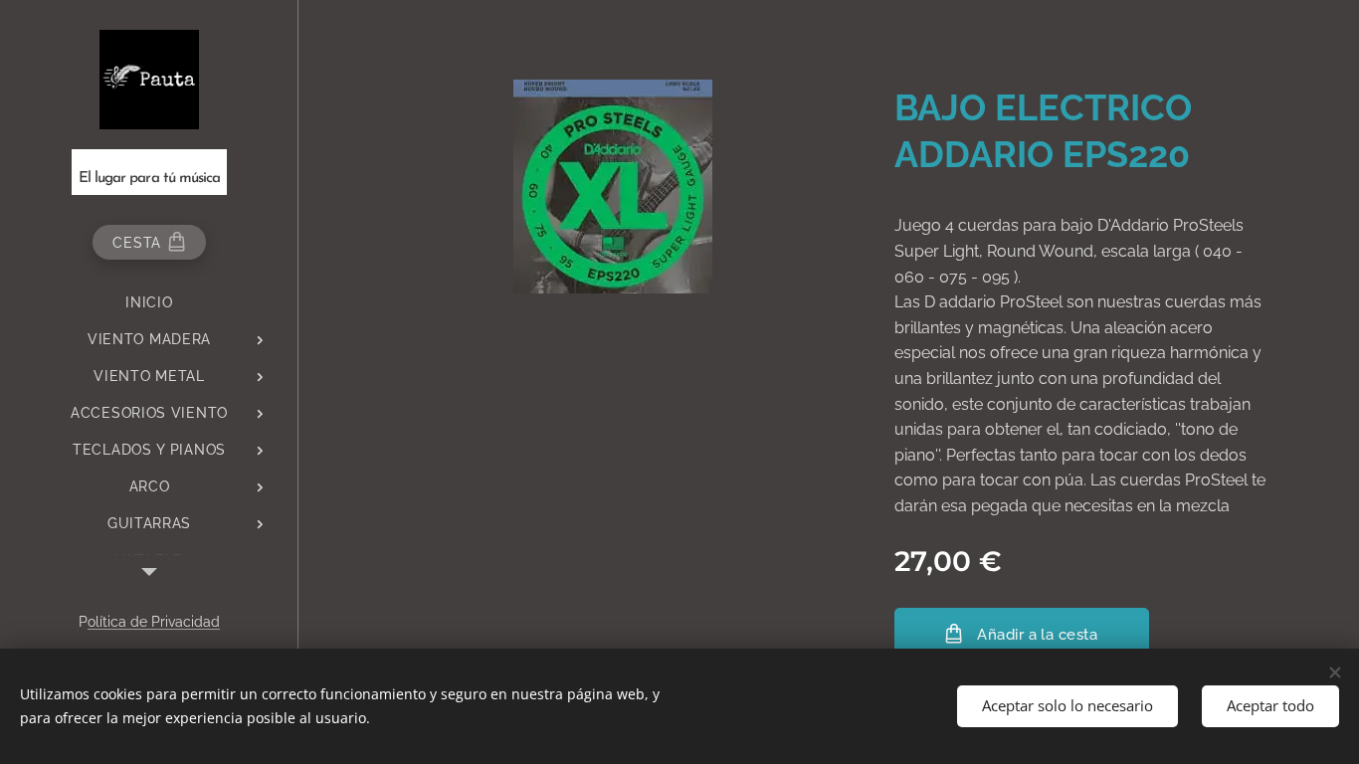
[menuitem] (149, 302)
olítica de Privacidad (154, 622)
